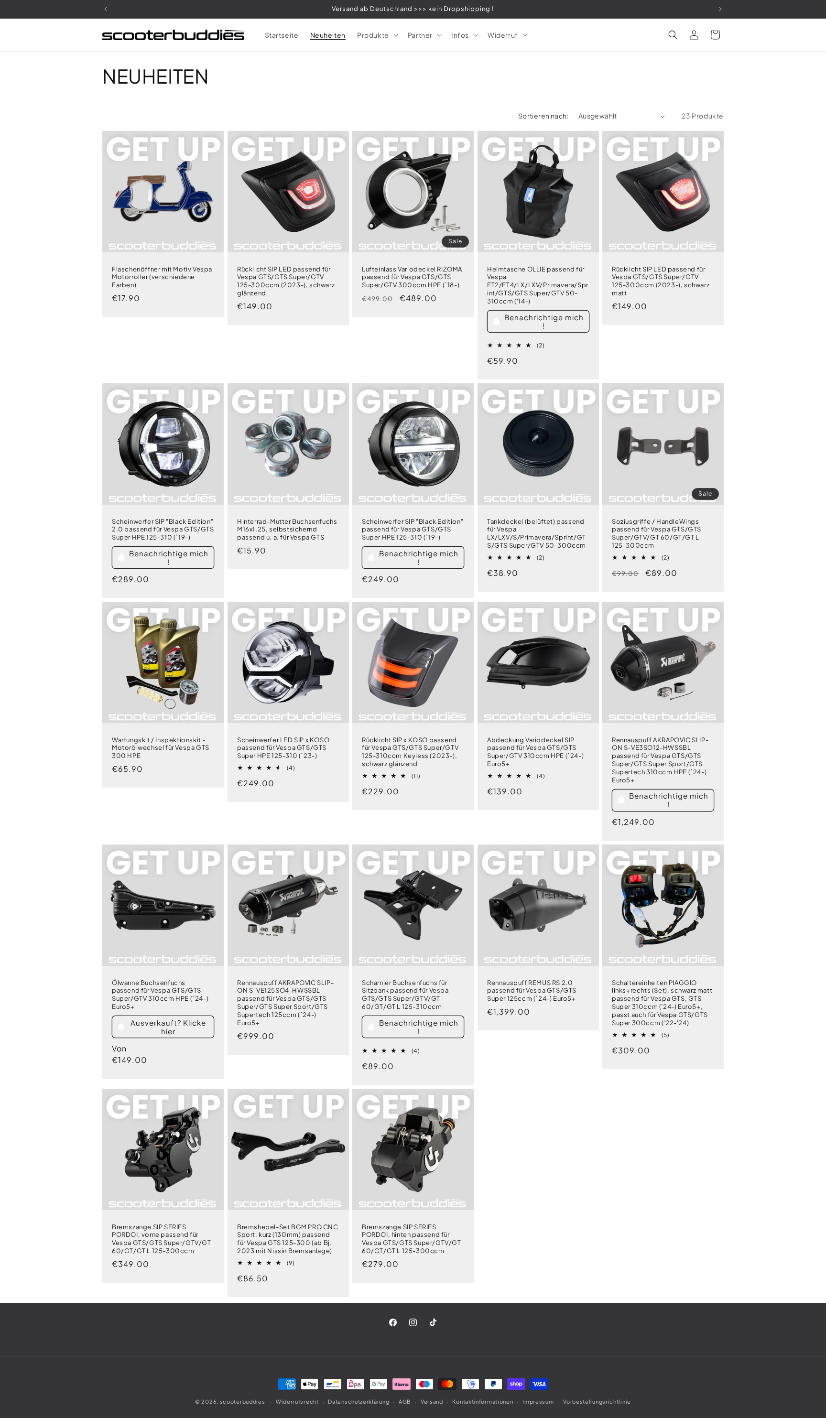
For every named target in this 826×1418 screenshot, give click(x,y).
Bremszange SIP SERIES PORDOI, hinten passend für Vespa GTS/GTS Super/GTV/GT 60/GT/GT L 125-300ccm (411, 1239)
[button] (376, 35)
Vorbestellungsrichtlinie (597, 1401)
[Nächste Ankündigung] (720, 9)
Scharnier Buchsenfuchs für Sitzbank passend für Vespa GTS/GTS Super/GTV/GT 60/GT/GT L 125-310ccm (405, 995)
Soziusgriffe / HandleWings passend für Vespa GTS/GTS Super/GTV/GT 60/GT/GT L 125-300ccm (656, 533)
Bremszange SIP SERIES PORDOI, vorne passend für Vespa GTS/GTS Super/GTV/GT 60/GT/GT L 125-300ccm (161, 1239)
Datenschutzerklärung (358, 1401)
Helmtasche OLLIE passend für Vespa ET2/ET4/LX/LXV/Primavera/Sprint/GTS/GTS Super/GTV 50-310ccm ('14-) (537, 285)
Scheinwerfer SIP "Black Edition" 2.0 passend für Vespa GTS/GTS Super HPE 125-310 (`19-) (163, 529)
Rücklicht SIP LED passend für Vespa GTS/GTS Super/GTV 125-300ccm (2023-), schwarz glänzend (286, 281)
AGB (405, 1401)
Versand (432, 1401)
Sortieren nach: (543, 115)
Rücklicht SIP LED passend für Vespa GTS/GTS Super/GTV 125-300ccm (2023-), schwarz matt (660, 281)
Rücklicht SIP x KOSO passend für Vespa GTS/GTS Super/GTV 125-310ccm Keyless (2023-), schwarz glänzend (410, 752)
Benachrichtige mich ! (544, 321)
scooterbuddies (242, 1401)
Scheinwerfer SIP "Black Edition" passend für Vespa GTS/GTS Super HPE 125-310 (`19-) (412, 529)
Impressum (538, 1401)
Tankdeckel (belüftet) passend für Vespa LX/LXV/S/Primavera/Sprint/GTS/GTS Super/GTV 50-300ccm (536, 533)
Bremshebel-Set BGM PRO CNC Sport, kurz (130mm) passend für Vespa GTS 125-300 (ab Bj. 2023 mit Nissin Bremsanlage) (287, 1239)
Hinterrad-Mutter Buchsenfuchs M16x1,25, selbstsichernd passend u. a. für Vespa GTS (287, 529)
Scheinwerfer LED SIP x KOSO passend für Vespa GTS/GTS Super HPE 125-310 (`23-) (283, 748)
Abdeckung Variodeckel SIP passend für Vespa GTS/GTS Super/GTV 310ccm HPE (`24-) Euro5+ (535, 752)
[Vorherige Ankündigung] (105, 9)
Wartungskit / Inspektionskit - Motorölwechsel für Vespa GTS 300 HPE (160, 748)
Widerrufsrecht (297, 1401)
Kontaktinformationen (482, 1401)
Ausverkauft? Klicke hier (168, 1027)
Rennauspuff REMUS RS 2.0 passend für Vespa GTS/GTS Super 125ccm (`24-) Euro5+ (531, 991)
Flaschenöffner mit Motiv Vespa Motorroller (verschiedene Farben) (162, 277)
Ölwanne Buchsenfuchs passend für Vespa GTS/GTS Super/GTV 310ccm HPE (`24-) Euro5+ (160, 995)
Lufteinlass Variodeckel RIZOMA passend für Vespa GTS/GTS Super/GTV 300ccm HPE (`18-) (412, 277)
